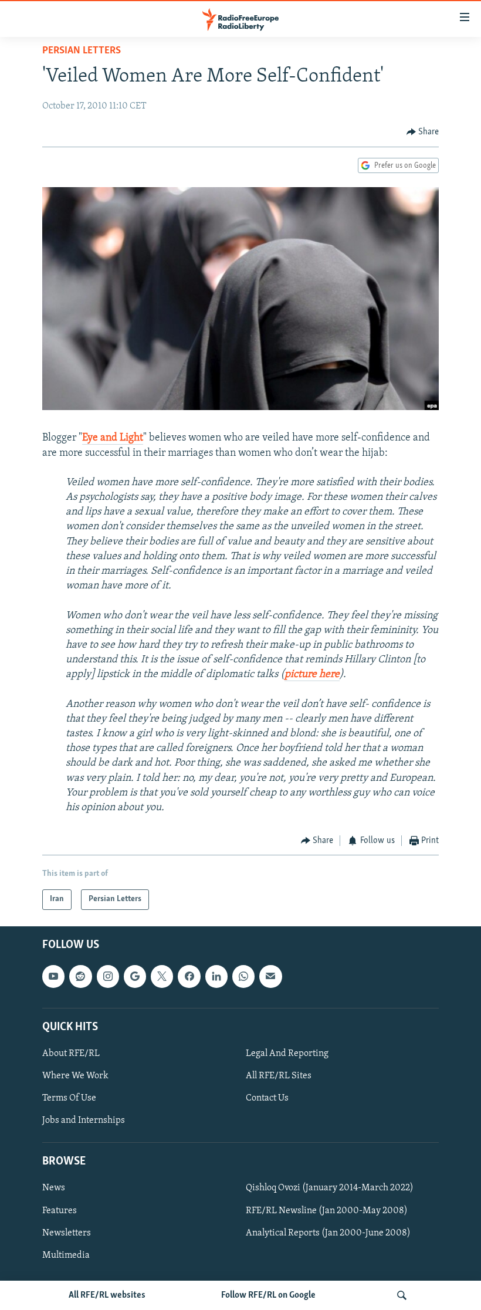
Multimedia (66, 1255)
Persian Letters (81, 51)
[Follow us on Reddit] (80, 976)
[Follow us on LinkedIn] (216, 976)
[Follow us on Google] (135, 976)
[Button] (423, 132)
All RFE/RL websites (107, 1295)
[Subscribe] (270, 976)
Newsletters (66, 1232)
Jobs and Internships (83, 1120)
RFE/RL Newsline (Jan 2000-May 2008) (327, 1210)
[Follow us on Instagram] (108, 976)
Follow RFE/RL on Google (268, 1295)
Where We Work (75, 1076)
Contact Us (267, 1098)
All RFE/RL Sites (278, 1076)
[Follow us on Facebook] (189, 976)
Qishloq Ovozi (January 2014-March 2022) (330, 1188)
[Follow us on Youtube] (53, 976)
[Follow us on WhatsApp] (243, 976)
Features (59, 1210)
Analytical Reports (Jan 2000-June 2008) (328, 1232)
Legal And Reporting (287, 1053)
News (53, 1188)
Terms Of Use (69, 1098)
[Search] (401, 1295)
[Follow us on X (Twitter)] (162, 976)
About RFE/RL (71, 1053)
